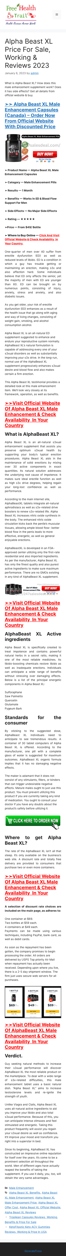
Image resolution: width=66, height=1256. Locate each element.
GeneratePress (33, 1250)
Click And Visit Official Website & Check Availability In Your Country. (32, 239)
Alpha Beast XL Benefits (24, 1192)
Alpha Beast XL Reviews (20, 1212)
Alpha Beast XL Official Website (40, 1207)
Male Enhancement (21, 1188)
